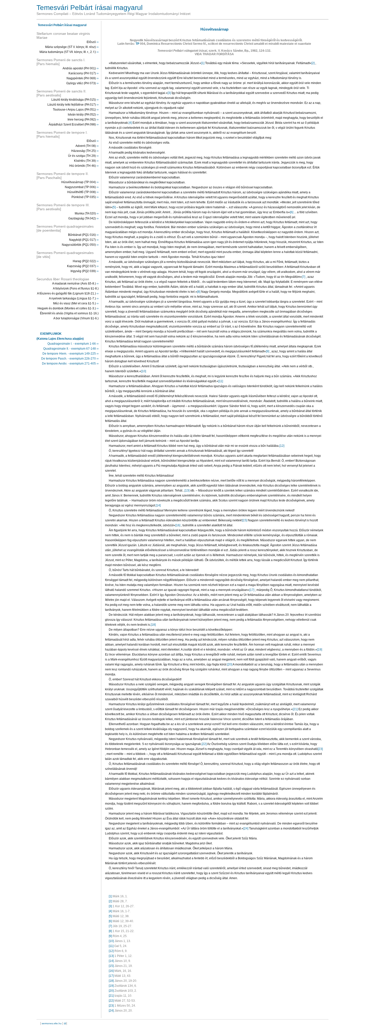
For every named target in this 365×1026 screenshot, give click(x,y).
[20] (230, 664)
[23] (320, 749)
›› (98, 42)
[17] (252, 590)
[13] (187, 490)
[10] (143, 371)
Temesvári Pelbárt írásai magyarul (62, 25)
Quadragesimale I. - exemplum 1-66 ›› (73, 343)
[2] (313, 63)
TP (137, 43)
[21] (295, 709)
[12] (281, 446)
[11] (220, 381)
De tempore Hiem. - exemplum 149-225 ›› (70, 353)
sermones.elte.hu (52, 1023)
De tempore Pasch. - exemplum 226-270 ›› (70, 358)
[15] (245, 520)
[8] (199, 291)
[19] (319, 649)
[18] (153, 624)
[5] (114, 207)
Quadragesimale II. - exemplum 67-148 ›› (71, 348)
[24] (246, 828)
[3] (170, 93)
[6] (292, 212)
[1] (203, 63)
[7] (304, 277)
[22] (204, 744)
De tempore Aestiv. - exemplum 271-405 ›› (70, 363)
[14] (158, 505)
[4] (131, 122)
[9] (268, 351)
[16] (178, 525)
